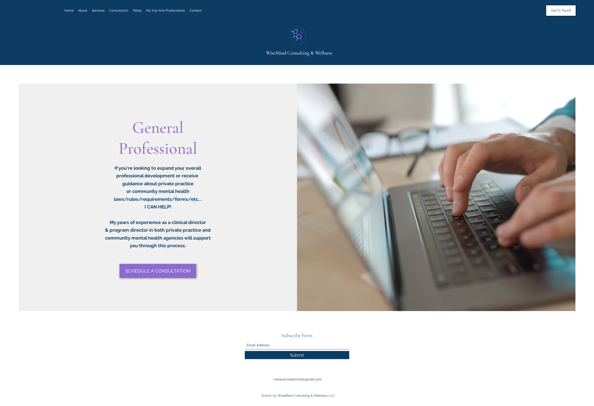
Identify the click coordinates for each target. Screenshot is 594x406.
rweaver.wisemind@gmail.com (298, 379)
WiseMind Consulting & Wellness (299, 53)
